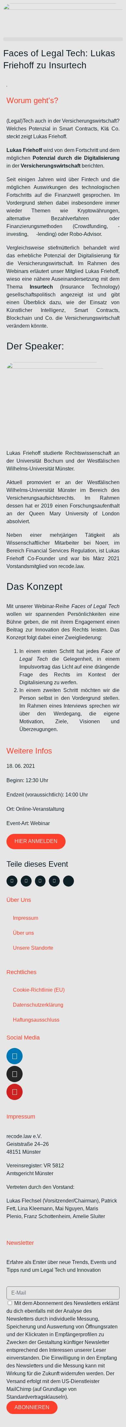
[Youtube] (14, 1092)
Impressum (25, 918)
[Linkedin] (14, 1056)
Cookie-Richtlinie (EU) (39, 990)
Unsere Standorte (33, 948)
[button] (63, 39)
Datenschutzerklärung (38, 1005)
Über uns (23, 933)
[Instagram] (14, 1074)
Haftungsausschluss (36, 1020)
